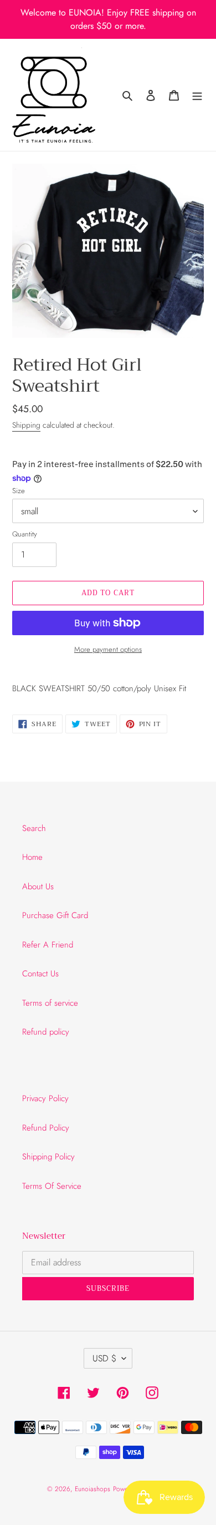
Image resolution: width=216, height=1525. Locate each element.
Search (34, 828)
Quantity (24, 534)
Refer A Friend (47, 945)
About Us (38, 886)
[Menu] (197, 95)
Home (32, 857)
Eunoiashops (92, 1489)
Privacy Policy (45, 1098)
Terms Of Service (51, 1186)
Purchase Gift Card (55, 915)
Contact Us (40, 973)
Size (18, 490)
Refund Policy (45, 1128)
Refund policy (45, 1032)
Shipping (26, 424)
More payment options (108, 649)
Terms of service (50, 1003)
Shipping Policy (48, 1157)
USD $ (104, 1358)
